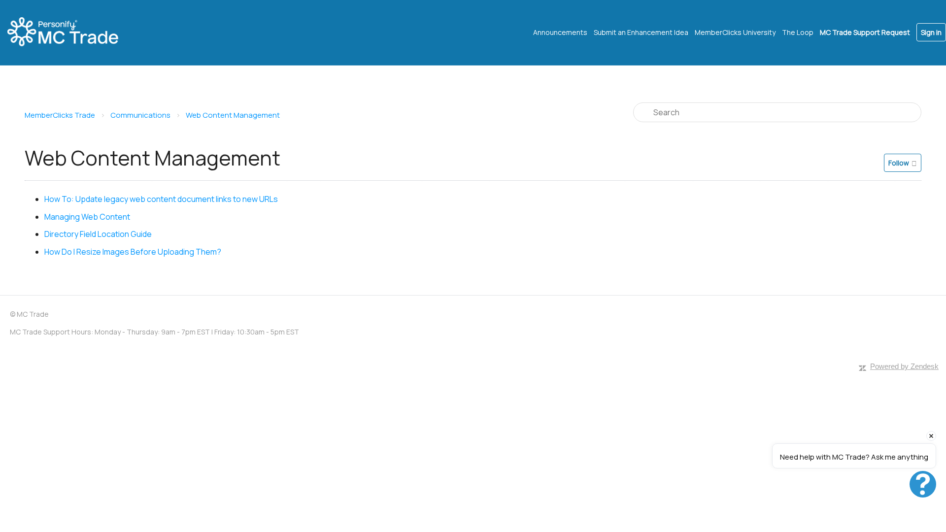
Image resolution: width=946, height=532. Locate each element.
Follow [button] (898, 162)
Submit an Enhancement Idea (641, 32)
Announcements (560, 32)
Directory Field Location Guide (98, 234)
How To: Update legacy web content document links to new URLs (161, 199)
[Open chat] (923, 484)
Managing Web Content (87, 216)
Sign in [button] (931, 32)
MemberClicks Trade (60, 115)
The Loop (797, 32)
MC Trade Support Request (865, 32)
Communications (140, 115)
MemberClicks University (735, 32)
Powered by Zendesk (904, 366)
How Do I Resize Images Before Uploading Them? (132, 251)
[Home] (71, 32)
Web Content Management (233, 115)
